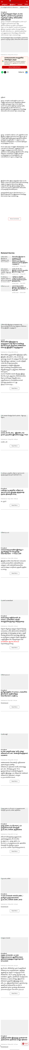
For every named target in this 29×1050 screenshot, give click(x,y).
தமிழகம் (4, 4)
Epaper (26, 1043)
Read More (14, 388)
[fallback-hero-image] (6, 259)
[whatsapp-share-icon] (2, 73)
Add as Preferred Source (14, 67)
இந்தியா (12, 4)
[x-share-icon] (5, 73)
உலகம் (20, 4)
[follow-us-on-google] (26, 72)
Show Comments (14, 219)
